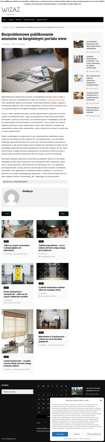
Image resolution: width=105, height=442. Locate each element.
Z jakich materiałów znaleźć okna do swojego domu (52, 288)
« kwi (38, 423)
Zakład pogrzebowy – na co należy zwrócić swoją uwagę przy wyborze (52, 248)
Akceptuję (60, 434)
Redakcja (6, 44)
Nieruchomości (29, 20)
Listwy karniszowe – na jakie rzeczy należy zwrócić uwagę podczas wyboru (17, 363)
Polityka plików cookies (70, 438)
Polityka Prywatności (84, 438)
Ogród (11, 20)
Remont (18, 20)
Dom (4, 20)
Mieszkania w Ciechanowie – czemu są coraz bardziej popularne (52, 339)
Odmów (77, 434)
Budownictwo (42, 20)
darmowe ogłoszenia (56, 100)
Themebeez (20, 439)
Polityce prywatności (88, 428)
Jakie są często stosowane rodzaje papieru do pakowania (16, 248)
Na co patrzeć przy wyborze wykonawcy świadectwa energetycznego (93, 80)
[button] (101, 400)
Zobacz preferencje (94, 434)
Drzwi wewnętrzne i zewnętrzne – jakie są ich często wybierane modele (16, 294)
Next (62, 214)
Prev (7, 214)
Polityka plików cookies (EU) (47, 428)
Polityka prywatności (44, 431)
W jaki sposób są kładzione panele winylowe (92, 110)
